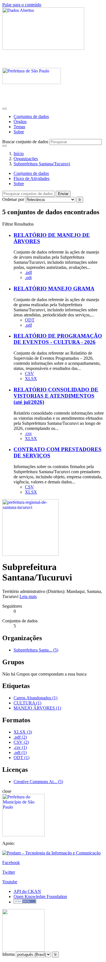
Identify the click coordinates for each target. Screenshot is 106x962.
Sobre (19, 131)
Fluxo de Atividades (31, 178)
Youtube (9, 881)
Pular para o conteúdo (21, 4)
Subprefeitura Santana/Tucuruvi (42, 163)
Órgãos (20, 121)
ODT (29, 320)
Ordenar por (13, 199)
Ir (80, 200)
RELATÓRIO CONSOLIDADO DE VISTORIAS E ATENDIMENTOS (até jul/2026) (56, 396)
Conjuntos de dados (31, 116)
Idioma (8, 954)
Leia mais (28, 596)
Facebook (11, 862)
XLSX (31, 378)
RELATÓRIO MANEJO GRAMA (54, 289)
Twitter (8, 872)
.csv (28, 433)
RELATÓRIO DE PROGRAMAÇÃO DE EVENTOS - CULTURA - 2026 (58, 339)
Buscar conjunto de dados (25, 141)
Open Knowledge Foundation (40, 896)
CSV (29, 373)
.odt (28, 277)
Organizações (26, 158)
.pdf (28, 272)
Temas (19, 126)
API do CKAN (27, 891)
